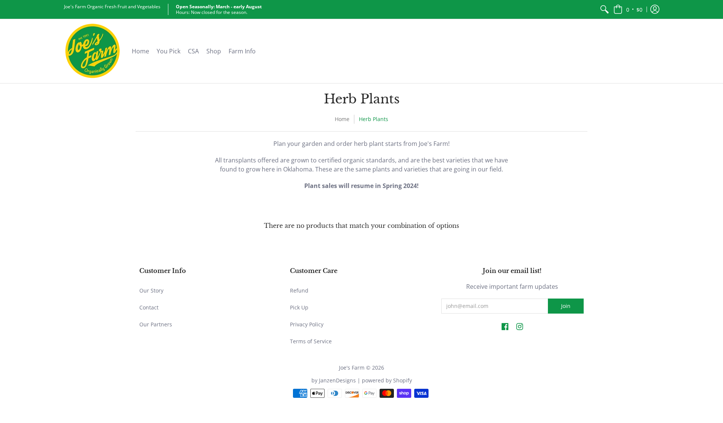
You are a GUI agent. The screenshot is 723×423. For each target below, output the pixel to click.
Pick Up (299, 307)
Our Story (151, 290)
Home (342, 119)
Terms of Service (311, 341)
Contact (149, 307)
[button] (628, 9)
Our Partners (155, 324)
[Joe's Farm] (92, 51)
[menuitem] (604, 9)
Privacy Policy (306, 324)
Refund (299, 290)
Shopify (402, 380)
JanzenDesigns (337, 380)
